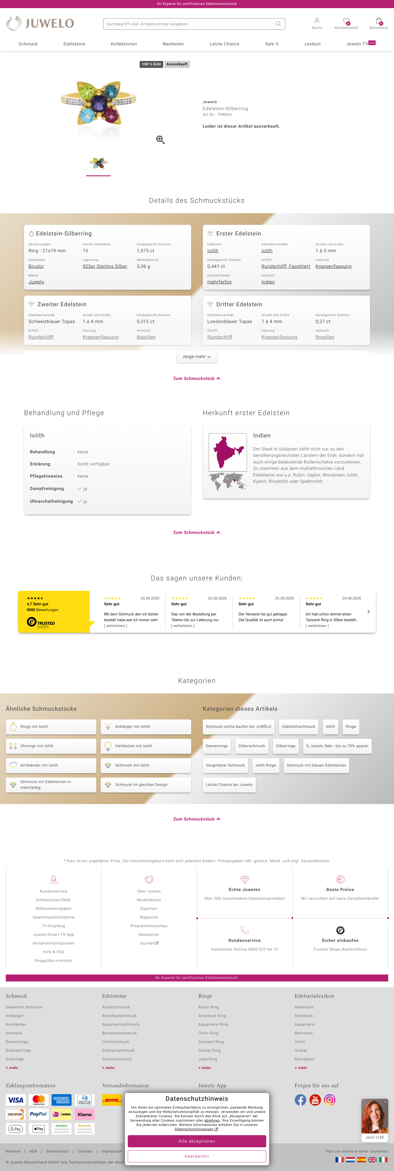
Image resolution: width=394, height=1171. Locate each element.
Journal (147, 943)
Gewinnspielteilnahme (53, 917)
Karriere (13, 1151)
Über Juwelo (149, 891)
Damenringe (217, 746)
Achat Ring (208, 1007)
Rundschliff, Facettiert (286, 266)
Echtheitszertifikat (53, 900)
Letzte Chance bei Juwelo (229, 785)
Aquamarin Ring (213, 1024)
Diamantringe (18, 1050)
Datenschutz (57, 1151)
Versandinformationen (54, 943)
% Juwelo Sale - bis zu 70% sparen (337, 746)
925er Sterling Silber (105, 266)
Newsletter (149, 935)
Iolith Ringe (266, 765)
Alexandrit (304, 1007)
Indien (268, 282)
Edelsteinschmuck (298, 727)
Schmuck (27, 44)
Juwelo (36, 282)
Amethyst (304, 1016)
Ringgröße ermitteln (53, 961)
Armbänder (16, 1024)
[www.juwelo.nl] (350, 1159)
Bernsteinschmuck (119, 1033)
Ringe (351, 727)
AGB (33, 1151)
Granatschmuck (117, 1059)
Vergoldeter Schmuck (225, 765)
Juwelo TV (360, 44)
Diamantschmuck (118, 1050)
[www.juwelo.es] (361, 1159)
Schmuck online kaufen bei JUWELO (238, 727)
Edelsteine (74, 44)
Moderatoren (149, 900)
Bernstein (304, 1033)
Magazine (149, 917)
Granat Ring (209, 1050)
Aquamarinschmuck (121, 1024)
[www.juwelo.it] (383, 1159)
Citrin (300, 1042)
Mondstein (305, 1059)
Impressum (112, 1151)
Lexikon (313, 44)
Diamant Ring (211, 1042)
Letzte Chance (225, 44)
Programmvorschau (149, 926)
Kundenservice (53, 891)
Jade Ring (207, 1059)
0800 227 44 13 (263, 949)
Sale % (272, 44)
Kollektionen (124, 44)
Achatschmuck (116, 1007)
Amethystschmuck (119, 1016)
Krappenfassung (334, 266)
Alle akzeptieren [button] (197, 1141)
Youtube (315, 1100)
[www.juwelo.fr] (339, 1159)
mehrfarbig (219, 282)
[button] (317, 24)
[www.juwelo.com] (372, 1159)
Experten (149, 909)
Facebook (300, 1100)
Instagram (329, 1100)
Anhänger (15, 1016)
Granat (301, 1050)
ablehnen (212, 1120)
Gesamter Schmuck (24, 1007)
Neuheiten (173, 44)
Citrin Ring (208, 1033)
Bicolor (36, 266)
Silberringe (286, 746)
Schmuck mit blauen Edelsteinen (316, 765)
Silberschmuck (252, 746)
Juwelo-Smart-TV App (53, 935)
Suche (279, 23)
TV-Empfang (53, 926)
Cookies (85, 1151)
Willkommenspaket (54, 909)
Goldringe (15, 1059)
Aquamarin (305, 1024)
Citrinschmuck (115, 1042)
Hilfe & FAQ (53, 952)
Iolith (213, 250)
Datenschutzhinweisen (194, 1129)
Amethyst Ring (212, 1016)
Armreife (14, 1033)
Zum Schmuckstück (194, 379)
